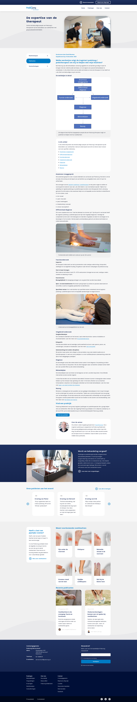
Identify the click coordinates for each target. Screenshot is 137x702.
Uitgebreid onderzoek (66, 160)
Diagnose (62, 162)
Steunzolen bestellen (63, 686)
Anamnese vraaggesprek (67, 152)
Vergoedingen (30, 681)
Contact (107, 8)
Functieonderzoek (65, 157)
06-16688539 (39, 656)
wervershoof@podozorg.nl (43, 659)
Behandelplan (64, 165)
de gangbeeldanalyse (83, 339)
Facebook (60, 691)
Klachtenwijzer (33, 55)
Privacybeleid (30, 699)
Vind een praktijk (63, 415)
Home (83, 8)
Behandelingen (30, 678)
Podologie (91, 8)
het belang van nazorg (70, 400)
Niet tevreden (61, 689)
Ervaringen (29, 683)
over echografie (90, 346)
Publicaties (32, 61)
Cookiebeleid (40, 699)
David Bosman (99, 425)
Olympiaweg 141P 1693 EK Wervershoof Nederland (42, 652)
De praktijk (44, 678)
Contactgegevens (62, 678)
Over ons (99, 8)
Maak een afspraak (103, 2)
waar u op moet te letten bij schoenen (69, 385)
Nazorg (62, 168)
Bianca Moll (44, 681)
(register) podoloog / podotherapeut (78, 184)
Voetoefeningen (34, 66)
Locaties (60, 683)
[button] (49, 55)
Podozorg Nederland (46, 683)
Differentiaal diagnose (66, 154)
